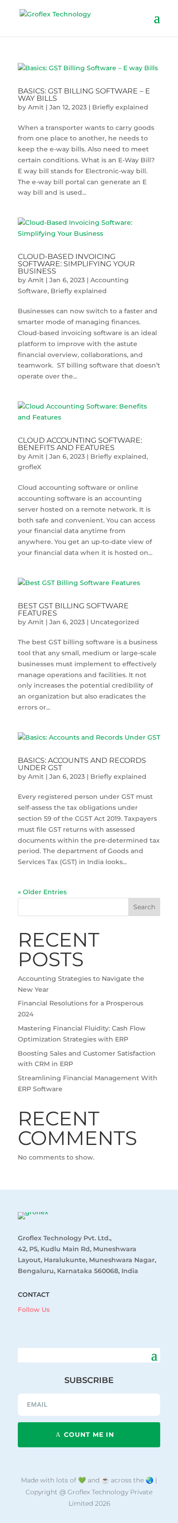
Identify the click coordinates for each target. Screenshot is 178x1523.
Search (144, 907)
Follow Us (34, 1309)
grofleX (29, 467)
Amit (36, 107)
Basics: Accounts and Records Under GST (82, 764)
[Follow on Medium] (75, 1323)
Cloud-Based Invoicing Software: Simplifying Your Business (76, 263)
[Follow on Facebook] (20, 1323)
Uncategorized (114, 622)
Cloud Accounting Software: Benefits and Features (80, 444)
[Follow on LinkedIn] (38, 1323)
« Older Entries (42, 892)
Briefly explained (120, 107)
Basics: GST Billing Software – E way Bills (84, 95)
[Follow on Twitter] (57, 1323)
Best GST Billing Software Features (73, 609)
